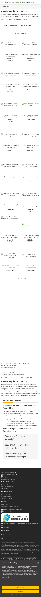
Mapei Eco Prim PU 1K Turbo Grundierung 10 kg (30, 146)
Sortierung (13, 25)
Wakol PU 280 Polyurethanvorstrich (30, 266)
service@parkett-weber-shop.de (13, 375)
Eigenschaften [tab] (8, 401)
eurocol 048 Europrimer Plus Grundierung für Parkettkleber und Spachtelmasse (31, 86)
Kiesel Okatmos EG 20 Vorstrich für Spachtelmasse (10, 146)
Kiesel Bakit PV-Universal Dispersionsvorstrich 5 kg (10, 116)
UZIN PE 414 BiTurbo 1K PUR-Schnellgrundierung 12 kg (31, 236)
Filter (5, 25)
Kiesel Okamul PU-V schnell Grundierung (30, 116)
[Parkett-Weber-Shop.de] (19, 2)
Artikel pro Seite (26, 25)
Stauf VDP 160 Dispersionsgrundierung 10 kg (30, 206)
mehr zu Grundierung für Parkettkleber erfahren (14, 19)
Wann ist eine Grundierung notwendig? (15, 438)
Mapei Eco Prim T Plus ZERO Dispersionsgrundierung (10, 177)
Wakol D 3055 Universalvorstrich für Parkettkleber (10, 266)
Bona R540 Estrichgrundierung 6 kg (31, 55)
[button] (32, 2)
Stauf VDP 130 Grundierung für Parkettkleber (10, 206)
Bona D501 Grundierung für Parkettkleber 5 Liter (10, 55)
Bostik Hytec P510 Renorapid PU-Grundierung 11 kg (10, 85)
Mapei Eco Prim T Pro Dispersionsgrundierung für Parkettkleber (30, 177)
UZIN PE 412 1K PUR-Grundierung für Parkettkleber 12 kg (10, 236)
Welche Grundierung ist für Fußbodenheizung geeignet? (16, 455)
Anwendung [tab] (18, 401)
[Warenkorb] (38, 2)
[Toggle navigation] (2, 2)
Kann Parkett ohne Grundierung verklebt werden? (17, 446)
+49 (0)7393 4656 (8, 372)
